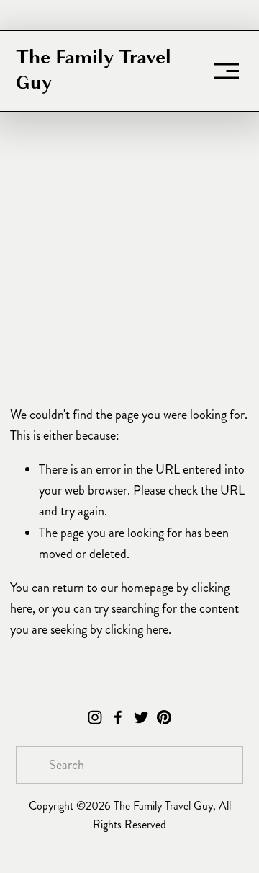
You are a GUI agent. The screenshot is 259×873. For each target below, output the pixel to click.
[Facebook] (118, 717)
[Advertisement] (129, 263)
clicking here (136, 629)
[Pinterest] (164, 717)
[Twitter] (141, 717)
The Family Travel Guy (93, 70)
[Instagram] (95, 717)
